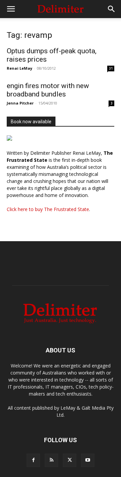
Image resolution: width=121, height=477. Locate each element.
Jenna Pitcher (20, 103)
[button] (11, 9)
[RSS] (51, 460)
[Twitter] (69, 460)
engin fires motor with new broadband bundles (48, 90)
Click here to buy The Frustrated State (48, 209)
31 (111, 68)
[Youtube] (87, 460)
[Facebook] (33, 460)
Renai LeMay (19, 68)
